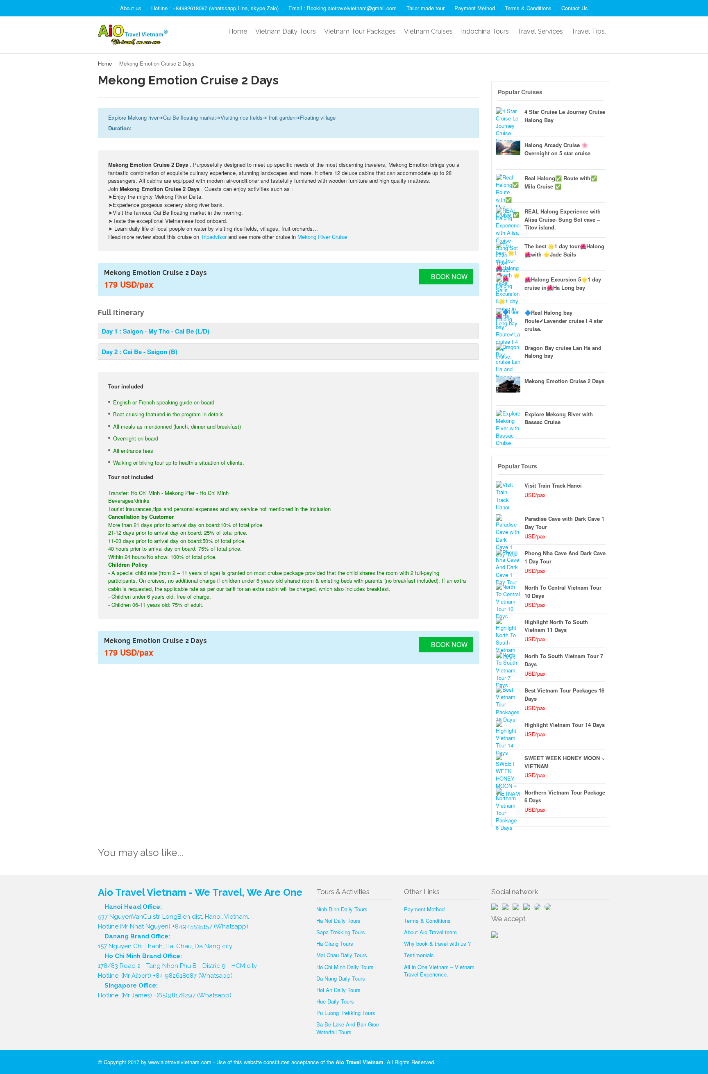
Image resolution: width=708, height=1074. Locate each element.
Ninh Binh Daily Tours (342, 909)
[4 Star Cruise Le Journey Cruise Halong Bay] (508, 119)
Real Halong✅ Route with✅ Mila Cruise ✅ (560, 182)
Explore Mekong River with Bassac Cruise (558, 418)
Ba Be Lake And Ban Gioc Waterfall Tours (347, 1027)
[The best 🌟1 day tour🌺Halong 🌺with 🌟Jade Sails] (508, 254)
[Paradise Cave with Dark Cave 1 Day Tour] (508, 526)
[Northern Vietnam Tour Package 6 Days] (508, 800)
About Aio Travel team (430, 932)
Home (237, 31)
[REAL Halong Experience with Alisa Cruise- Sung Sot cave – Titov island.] (508, 219)
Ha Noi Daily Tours (338, 920)
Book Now (448, 276)
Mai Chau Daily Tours (341, 955)
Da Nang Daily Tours (340, 978)
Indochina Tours (485, 31)
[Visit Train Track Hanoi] (508, 493)
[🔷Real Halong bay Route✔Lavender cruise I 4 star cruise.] (508, 320)
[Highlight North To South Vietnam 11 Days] (508, 630)
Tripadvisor (214, 237)
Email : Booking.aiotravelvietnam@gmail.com (342, 8)
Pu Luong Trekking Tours (345, 1013)
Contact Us (574, 8)
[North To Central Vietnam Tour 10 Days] (508, 595)
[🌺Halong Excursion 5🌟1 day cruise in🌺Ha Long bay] (508, 287)
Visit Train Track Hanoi (553, 485)
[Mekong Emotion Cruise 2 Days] (508, 389)
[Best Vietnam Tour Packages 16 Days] (508, 698)
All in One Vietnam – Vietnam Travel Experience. (439, 970)
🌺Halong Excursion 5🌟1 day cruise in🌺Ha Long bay (562, 283)
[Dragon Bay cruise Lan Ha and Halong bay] (508, 355)
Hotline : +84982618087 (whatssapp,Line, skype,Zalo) (215, 8)
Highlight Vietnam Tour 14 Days (564, 725)
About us (130, 8)
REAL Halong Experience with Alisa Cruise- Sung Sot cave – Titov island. (562, 219)
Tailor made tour (425, 8)
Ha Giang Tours (334, 943)
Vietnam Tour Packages (360, 31)
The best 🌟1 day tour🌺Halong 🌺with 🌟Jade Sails (564, 250)
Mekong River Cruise (322, 237)
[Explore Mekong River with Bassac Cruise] (508, 422)
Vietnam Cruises (428, 31)
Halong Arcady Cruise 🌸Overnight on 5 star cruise (557, 149)
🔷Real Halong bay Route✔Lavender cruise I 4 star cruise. (563, 321)
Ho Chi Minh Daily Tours (345, 967)
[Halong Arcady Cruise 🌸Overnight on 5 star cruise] (508, 153)
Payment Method (474, 8)
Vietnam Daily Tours (285, 31)
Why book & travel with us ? (437, 943)
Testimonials (419, 955)
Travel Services (540, 31)
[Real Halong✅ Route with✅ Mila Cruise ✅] (508, 186)
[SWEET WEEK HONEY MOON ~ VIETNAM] (508, 766)
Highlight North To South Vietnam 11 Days (556, 626)
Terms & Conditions (528, 8)
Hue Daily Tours (335, 1001)
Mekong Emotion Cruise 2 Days (564, 381)
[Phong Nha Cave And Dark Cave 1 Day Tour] (508, 561)
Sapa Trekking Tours (340, 932)
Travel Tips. (588, 31)
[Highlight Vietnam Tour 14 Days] (508, 732)
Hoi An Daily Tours (338, 990)
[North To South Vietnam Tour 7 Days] (508, 664)
